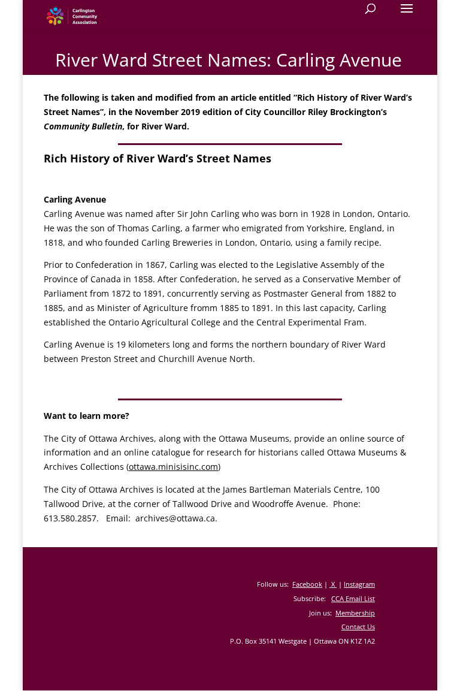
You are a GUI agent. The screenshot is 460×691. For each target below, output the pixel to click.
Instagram (359, 584)
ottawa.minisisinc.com (173, 466)
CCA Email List (353, 598)
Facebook (307, 584)
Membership (355, 612)
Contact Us (358, 626)
